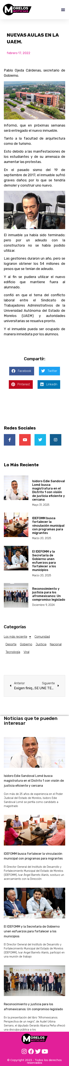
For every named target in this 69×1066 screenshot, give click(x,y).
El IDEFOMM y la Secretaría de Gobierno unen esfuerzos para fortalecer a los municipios (44, 561)
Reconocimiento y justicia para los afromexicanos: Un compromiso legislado (48, 594)
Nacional (56, 644)
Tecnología (13, 652)
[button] (63, 10)
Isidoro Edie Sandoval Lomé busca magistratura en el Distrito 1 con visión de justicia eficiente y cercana (48, 490)
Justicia (41, 644)
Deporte (11, 644)
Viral (26, 652)
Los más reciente (15, 636)
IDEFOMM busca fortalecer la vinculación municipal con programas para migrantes (48, 525)
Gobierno (26, 644)
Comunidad (42, 636)
